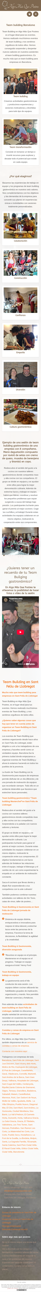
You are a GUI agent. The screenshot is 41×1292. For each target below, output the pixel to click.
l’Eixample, (32, 1142)
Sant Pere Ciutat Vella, (27, 1145)
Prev (6, 541)
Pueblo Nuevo (21, 1104)
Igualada (21, 1101)
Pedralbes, (15, 1128)
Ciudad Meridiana (21, 1111)
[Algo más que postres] (20, 2)
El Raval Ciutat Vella (11, 1148)
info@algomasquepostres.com (18, 1191)
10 (23, 555)
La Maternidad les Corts (19, 1131)
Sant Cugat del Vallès (12, 1084)
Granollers (21, 1091)
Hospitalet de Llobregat (27, 1080)
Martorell (32, 1074)
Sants (4, 1142)
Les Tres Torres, (20, 1125)
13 (30, 555)
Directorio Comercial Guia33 (15, 1229)
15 (35, 555)
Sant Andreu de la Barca (13, 1077)
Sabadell (6, 1094)
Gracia (20, 1121)
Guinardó (12, 1118)
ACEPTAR (21, 1290)
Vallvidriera (7, 1125)
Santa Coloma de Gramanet (22, 1087)
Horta (19, 1118)
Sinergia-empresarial (11, 1226)
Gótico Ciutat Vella (29, 1148)
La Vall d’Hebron (15, 1114)
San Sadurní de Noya (26, 1097)
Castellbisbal (24, 1094)
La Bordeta (24, 1138)
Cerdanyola (28, 1084)
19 (22, 556)
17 (18, 556)
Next (35, 541)
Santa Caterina (9, 1145)
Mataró (14, 1094)
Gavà (4, 1074)
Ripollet (5, 1087)
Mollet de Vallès (9, 1101)
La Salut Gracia (9, 1121)
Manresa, (6, 1097)
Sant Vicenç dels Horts (25, 1064)
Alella (28, 1101)
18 (20, 556)
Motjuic (33, 1138)
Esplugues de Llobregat (26, 1067)
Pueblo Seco (14, 1135)
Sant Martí (18, 1108)
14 (32, 555)
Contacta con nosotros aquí (14, 1051)
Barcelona (6, 1060)
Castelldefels (27, 1070)
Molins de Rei (8, 1067)
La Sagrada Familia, (17, 1142)
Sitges (5, 1091)
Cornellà (23, 1074)
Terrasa (12, 1091)
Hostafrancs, (26, 1135)
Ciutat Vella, (7, 1152)
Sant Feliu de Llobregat (22, 1060)
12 (28, 555)
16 (37, 555)
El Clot (9, 1108)
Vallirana (12, 1080)
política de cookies (12, 1288)
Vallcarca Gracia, (31, 1118)
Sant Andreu (29, 1108)
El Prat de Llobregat (11, 1070)
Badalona (31, 1091)
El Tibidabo (29, 1121)
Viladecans (13, 1074)
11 (26, 555)
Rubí (13, 1097)
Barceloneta (18, 1152)
